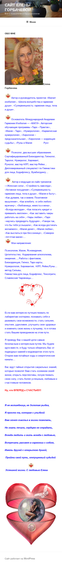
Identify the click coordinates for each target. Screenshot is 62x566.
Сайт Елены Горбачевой (18, 7)
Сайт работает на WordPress (20, 558)
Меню (33, 21)
